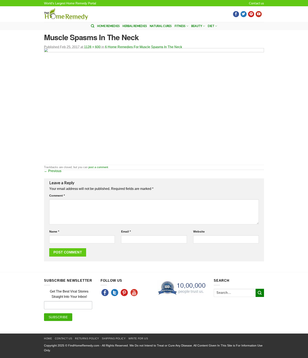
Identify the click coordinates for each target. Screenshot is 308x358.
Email (126, 231)
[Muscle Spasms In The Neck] (154, 106)
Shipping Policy (114, 338)
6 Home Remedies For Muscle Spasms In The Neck (143, 47)
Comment (57, 195)
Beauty (196, 26)
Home (48, 338)
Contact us (256, 3)
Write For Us (138, 338)
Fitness (180, 26)
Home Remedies (108, 26)
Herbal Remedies (135, 26)
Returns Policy (87, 338)
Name (54, 231)
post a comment (98, 167)
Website (199, 231)
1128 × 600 (92, 47)
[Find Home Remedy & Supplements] (66, 14)
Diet (211, 26)
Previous (52, 171)
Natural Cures (161, 26)
